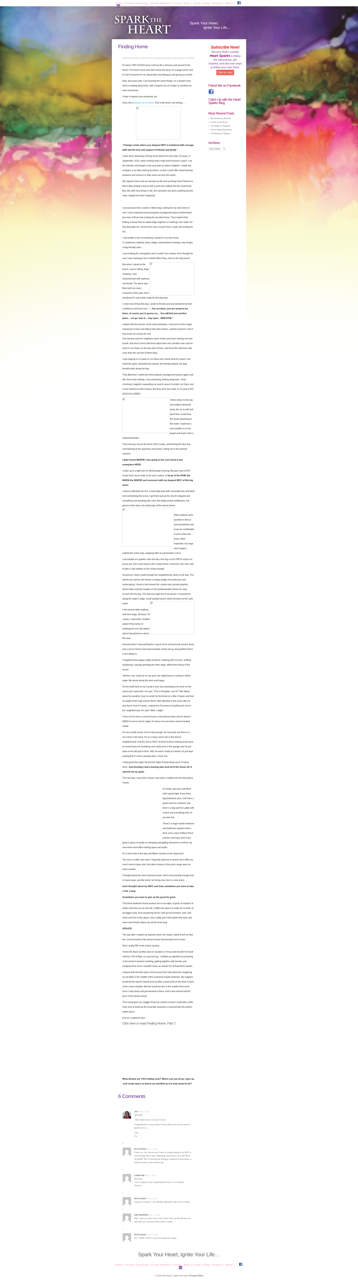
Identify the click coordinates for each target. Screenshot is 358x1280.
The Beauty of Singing (220, 133)
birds (175, 58)
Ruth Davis (134, 58)
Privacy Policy (196, 1275)
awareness (168, 58)
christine (139, 1175)
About (229, 3)
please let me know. (144, 102)
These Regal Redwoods (221, 130)
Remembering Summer (220, 118)
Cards (197, 3)
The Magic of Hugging (220, 126)
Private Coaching (136, 3)
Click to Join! (225, 72)
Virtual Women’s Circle (166, 3)
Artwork (217, 3)
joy (136, 1111)
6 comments (189, 58)
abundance (158, 58)
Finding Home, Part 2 (161, 1023)
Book (187, 3)
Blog (206, 3)
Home (118, 3)
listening (180, 58)
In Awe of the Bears (219, 122)
